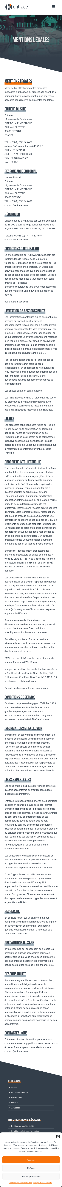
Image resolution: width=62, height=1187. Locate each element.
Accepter (31, 1160)
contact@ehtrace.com (16, 205)
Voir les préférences (31, 1176)
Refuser (31, 1168)
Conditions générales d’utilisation (20, 1183)
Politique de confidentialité (42, 1183)
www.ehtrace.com (41, 254)
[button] (58, 1136)
